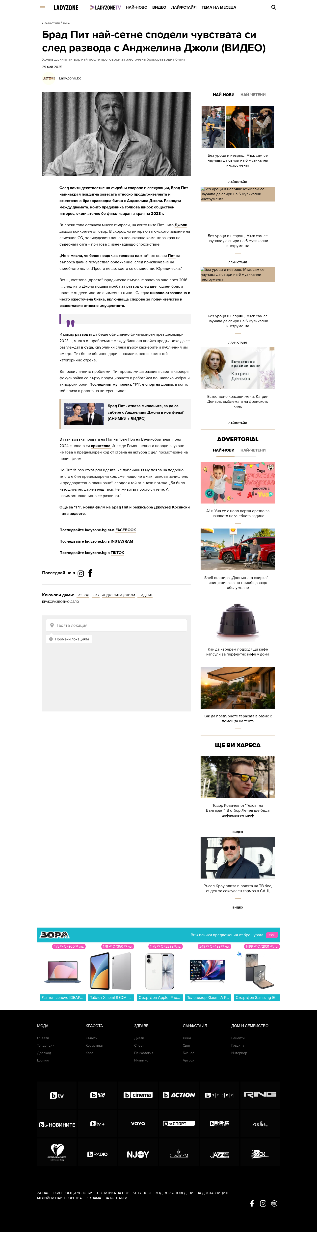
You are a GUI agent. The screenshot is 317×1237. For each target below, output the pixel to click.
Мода (43, 1025)
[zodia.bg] (260, 1123)
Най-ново (136, 7)
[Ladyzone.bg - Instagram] (81, 573)
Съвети (43, 1038)
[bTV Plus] (97, 1123)
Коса (89, 1053)
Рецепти (238, 1038)
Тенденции (45, 1045)
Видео (159, 7)
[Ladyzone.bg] (71, 8)
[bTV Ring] (260, 1095)
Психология (144, 1053)
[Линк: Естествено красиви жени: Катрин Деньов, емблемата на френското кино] (238, 387)
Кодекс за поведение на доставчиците (192, 1193)
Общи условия (79, 1193)
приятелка (101, 445)
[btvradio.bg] (97, 1152)
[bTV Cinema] (138, 1095)
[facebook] (252, 1203)
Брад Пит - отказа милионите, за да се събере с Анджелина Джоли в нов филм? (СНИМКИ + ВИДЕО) (146, 412)
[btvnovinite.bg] (57, 1123)
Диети (139, 1038)
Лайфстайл (184, 7)
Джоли (181, 225)
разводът (84, 334)
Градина (237, 1045)
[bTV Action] (179, 1095)
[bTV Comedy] (97, 1095)
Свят (186, 1045)
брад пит (145, 595)
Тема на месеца (219, 7)
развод (83, 595)
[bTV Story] (219, 1095)
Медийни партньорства (59, 1198)
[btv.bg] (57, 1095)
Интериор (239, 1053)
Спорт (139, 1045)
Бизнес (188, 1053)
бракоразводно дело (60, 602)
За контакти (116, 1198)
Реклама (93, 1198)
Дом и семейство (249, 1025)
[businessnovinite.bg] (219, 1123)
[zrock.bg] (260, 1152)
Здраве (141, 1025)
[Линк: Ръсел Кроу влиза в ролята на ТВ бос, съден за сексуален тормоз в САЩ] (238, 874)
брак (96, 595)
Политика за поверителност (124, 1193)
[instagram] (263, 1203)
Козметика (94, 1045)
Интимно (141, 1060)
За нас (43, 1193)
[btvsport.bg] (179, 1123)
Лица (66, 23)
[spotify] (274, 1203)
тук (272, 935)
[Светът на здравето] (57, 1152)
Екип (57, 1193)
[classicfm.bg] (179, 1152)
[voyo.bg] (138, 1123)
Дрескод (44, 1053)
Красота (94, 1025)
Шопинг (43, 1060)
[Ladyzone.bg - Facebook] (90, 584)
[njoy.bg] (138, 1152)
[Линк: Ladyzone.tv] (105, 7)
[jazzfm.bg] (219, 1152)
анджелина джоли (118, 595)
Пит (172, 255)
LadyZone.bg (70, 78)
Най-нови (224, 94)
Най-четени (253, 94)
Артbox (188, 1060)
